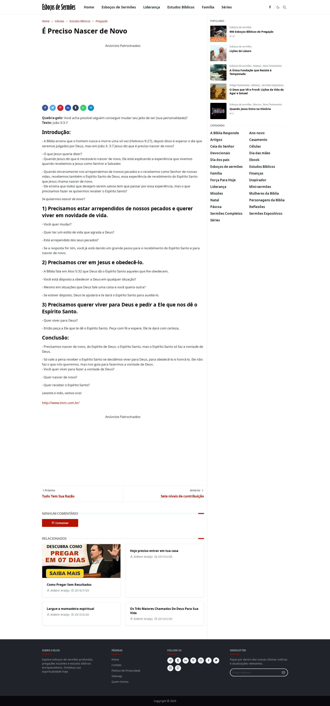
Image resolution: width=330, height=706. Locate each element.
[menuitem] (89, 7)
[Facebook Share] (45, 108)
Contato (116, 665)
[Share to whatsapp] (83, 108)
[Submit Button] (283, 672)
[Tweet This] (53, 108)
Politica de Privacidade (126, 670)
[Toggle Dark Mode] (278, 7)
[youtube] (201, 660)
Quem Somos (120, 681)
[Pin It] (60, 108)
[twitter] (216, 660)
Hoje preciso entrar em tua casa (154, 551)
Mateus (257, 65)
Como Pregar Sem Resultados (69, 585)
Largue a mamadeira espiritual (70, 609)
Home (115, 659)
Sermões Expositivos (273, 85)
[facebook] (270, 7)
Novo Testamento (272, 65)
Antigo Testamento (240, 85)
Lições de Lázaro (240, 51)
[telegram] (170, 660)
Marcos (257, 104)
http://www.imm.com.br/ (60, 403)
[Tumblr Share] (76, 108)
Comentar (62, 523)
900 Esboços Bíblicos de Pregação (251, 31)
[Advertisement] (123, 78)
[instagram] (170, 668)
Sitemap (117, 676)
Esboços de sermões (241, 27)
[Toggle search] (284, 7)
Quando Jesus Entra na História (250, 109)
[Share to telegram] (91, 108)
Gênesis (255, 85)
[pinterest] (193, 660)
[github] (178, 668)
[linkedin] (186, 660)
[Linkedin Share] (68, 108)
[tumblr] (178, 660)
